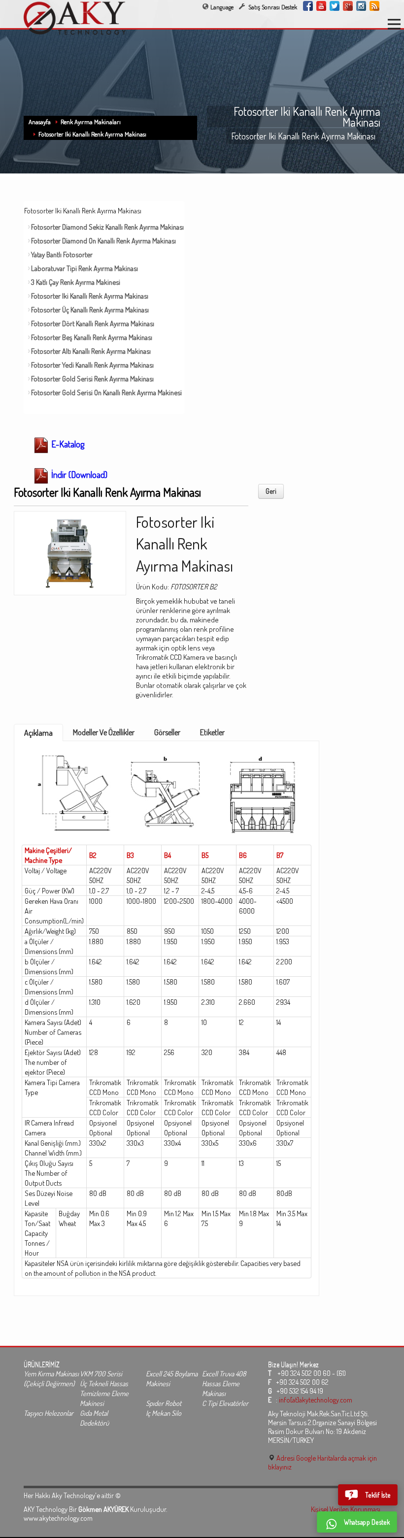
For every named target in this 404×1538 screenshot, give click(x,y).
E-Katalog (66, 444)
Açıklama (38, 733)
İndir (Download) (78, 474)
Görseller (167, 732)
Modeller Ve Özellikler (104, 732)
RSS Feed (374, 6)
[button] (367, 1495)
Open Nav (394, 24)
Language (222, 7)
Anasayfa (40, 122)
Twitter (334, 6)
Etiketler (212, 732)
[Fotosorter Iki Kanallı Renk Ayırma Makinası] (70, 550)
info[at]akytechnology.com (315, 1399)
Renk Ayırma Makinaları (91, 122)
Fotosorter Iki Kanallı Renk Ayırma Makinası (92, 134)
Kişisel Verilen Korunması (345, 1508)
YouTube (321, 6)
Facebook (308, 6)
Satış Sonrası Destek (272, 7)
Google (348, 6)
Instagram (361, 6)
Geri (271, 491)
